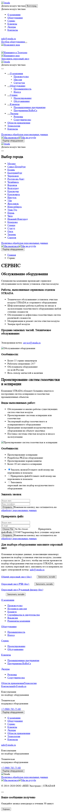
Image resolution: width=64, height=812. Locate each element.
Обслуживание (22, 101)
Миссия (18, 79)
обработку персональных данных (19, 510)
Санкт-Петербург (16, 166)
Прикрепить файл (31, 477)
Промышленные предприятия (29, 107)
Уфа (9, 200)
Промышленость (22, 88)
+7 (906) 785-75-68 (11, 709)
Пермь (10, 212)
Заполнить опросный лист (15, 58)
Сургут (11, 228)
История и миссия (17, 608)
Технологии (13, 125)
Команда (12, 611)
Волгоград (32, 6)
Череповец (13, 175)
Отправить (7, 507)
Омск (10, 231)
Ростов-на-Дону (15, 178)
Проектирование (23, 98)
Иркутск (11, 197)
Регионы (18, 116)
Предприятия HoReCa (25, 110)
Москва (11, 163)
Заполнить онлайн (46, 577)
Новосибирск (14, 206)
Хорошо (6, 809)
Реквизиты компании (18, 620)
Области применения (18, 122)
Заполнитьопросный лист (30, 485)
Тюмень (11, 234)
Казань (11, 169)
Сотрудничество (22, 119)
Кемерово (12, 222)
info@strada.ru (8, 38)
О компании (14, 14)
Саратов (11, 237)
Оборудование (15, 17)
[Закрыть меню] (2, 68)
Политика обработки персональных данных (24, 134)
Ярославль (13, 203)
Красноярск (13, 194)
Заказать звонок (30, 471)
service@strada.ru (32, 342)
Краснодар (13, 191)
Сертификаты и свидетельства (23, 614)
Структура (19, 82)
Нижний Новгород (17, 219)
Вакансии (12, 617)
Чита (10, 215)
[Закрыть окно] (2, 792)
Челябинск (13, 182)
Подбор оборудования (13, 41)
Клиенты (12, 23)
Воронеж (12, 185)
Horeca (17, 91)
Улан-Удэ (12, 209)
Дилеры (11, 26)
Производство (21, 76)
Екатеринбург (14, 172)
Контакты (12, 29)
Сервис (11, 20)
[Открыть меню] (26, 42)
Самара (11, 225)
